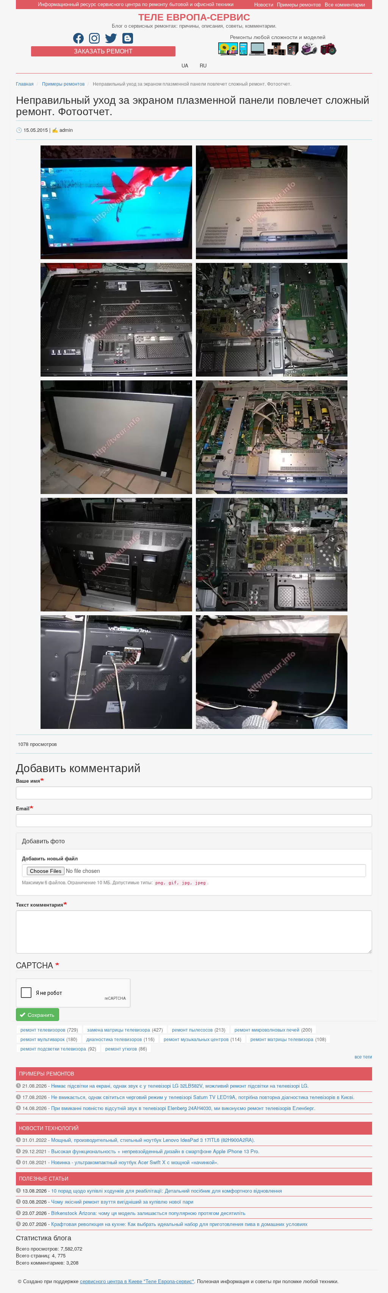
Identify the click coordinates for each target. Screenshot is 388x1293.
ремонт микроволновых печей (267, 1029)
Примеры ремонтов (299, 4)
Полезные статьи (43, 1178)
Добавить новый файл (50, 858)
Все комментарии (345, 4)
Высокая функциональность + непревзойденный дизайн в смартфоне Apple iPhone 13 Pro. (155, 1151)
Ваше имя (28, 780)
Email (23, 808)
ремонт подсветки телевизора (53, 1048)
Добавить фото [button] (43, 840)
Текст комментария (39, 904)
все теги (363, 1056)
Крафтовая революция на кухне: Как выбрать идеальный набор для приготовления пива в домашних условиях (179, 1223)
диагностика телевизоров (114, 1039)
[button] (117, 201)
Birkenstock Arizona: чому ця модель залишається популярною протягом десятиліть (148, 1212)
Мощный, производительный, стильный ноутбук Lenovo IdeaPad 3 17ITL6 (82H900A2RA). (153, 1139)
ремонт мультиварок (42, 1039)
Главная (25, 83)
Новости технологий (48, 1128)
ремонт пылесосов (192, 1029)
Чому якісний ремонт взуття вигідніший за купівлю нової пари (122, 1201)
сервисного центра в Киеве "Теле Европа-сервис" (137, 1281)
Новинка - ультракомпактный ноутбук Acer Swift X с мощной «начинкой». (135, 1162)
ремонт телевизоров (42, 1029)
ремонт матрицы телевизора (281, 1039)
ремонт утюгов (121, 1048)
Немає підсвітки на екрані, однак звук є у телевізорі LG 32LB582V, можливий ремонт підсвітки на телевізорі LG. (180, 1085)
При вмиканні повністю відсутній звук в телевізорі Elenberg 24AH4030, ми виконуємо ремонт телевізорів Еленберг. (183, 1108)
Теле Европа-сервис (194, 16)
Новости (263, 4)
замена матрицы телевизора (118, 1029)
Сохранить (40, 1014)
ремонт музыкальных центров (196, 1039)
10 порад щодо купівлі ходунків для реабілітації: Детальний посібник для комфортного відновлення (166, 1190)
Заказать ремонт (103, 51)
